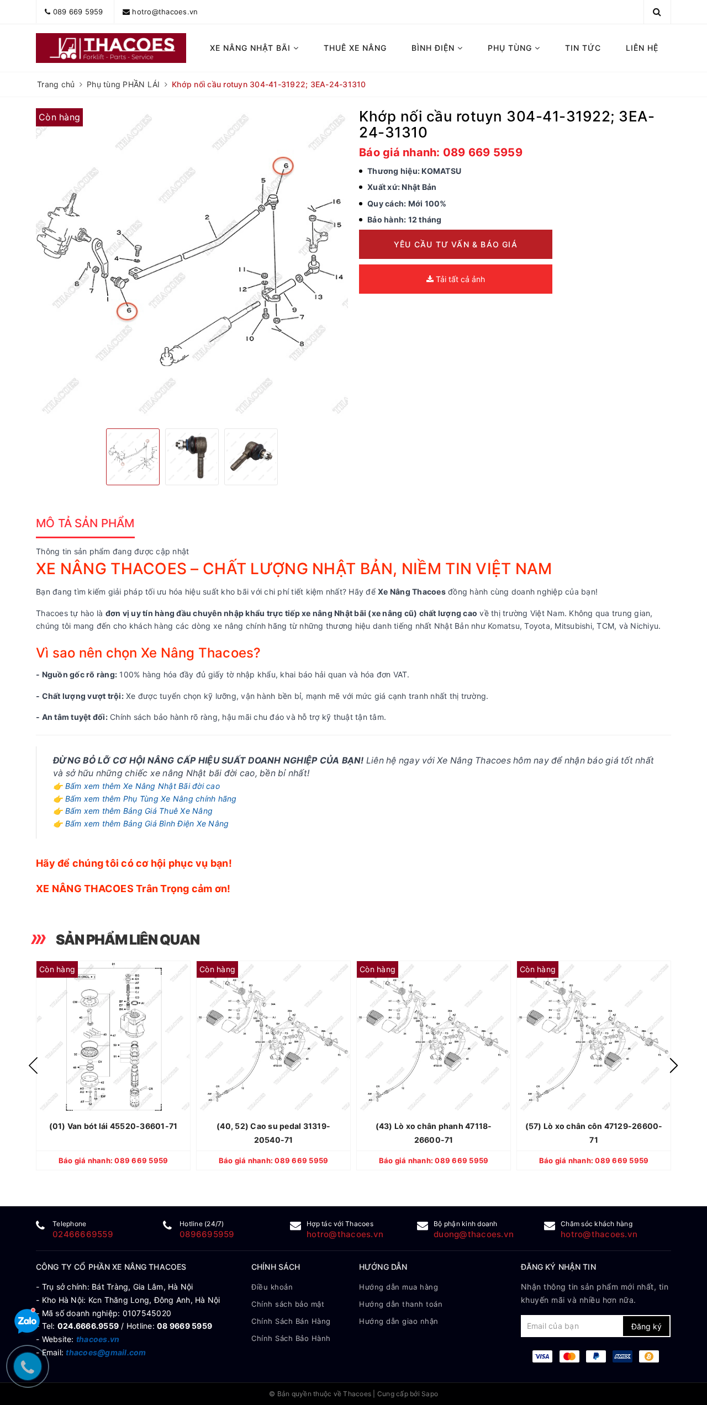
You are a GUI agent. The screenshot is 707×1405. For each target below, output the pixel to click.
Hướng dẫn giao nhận (399, 1321)
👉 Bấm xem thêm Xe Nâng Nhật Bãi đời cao (136, 786)
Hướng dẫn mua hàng (398, 1286)
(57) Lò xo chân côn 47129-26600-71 (594, 1132)
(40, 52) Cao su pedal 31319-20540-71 (273, 1132)
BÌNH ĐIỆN (434, 47)
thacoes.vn (98, 1339)
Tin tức (583, 47)
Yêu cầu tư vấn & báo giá (456, 244)
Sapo (429, 1394)
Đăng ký (646, 1326)
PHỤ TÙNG (511, 47)
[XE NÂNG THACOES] (111, 48)
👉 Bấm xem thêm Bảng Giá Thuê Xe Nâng (133, 810)
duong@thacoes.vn (474, 1234)
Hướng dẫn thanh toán (400, 1304)
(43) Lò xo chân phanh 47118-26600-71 (434, 1132)
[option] (192, 264)
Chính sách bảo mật (287, 1304)
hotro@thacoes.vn (165, 11)
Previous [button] (33, 1065)
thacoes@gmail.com (106, 1352)
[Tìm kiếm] (657, 11)
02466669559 (82, 1234)
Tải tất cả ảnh (459, 279)
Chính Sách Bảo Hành (291, 1338)
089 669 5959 (78, 11)
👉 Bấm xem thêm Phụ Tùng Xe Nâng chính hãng (145, 798)
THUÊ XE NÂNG (355, 47)
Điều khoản (272, 1286)
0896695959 (207, 1234)
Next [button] (674, 1065)
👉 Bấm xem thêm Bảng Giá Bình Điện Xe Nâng (141, 823)
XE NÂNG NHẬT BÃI (251, 47)
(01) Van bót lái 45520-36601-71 (113, 1126)
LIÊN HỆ (642, 47)
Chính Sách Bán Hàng (291, 1321)
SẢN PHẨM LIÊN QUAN (127, 939)
